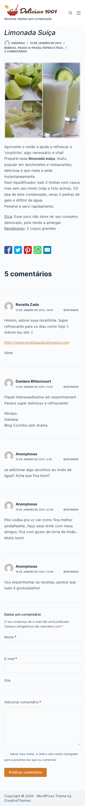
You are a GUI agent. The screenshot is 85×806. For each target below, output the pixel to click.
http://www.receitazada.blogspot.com (36, 342)
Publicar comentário (25, 772)
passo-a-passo (29, 47)
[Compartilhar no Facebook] (8, 250)
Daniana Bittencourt (33, 381)
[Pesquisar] (70, 12)
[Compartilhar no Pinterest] (28, 250)
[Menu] (79, 13)
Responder (70, 310)
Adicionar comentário (22, 702)
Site (7, 680)
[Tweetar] (18, 250)
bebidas (10, 47)
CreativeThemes (17, 800)
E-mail (10, 659)
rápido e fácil (52, 47)
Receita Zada (27, 304)
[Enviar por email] (47, 250)
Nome (10, 637)
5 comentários (15, 51)
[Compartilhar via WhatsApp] (37, 250)
